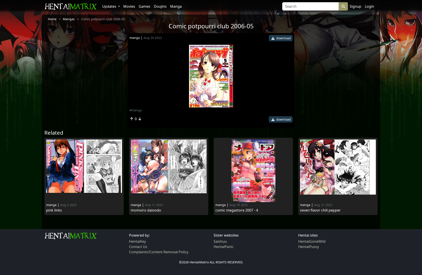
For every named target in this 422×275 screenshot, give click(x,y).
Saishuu (220, 241)
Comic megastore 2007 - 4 (236, 210)
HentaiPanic (224, 246)
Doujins (160, 6)
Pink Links (54, 210)
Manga (176, 6)
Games (144, 6)
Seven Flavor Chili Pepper (320, 210)
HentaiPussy (308, 246)
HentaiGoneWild (312, 241)
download (283, 38)
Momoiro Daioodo (146, 210)
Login (369, 6)
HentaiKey (137, 241)
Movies (129, 6)
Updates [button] (109, 6)
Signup (355, 6)
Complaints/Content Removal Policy (158, 252)
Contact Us (138, 246)
